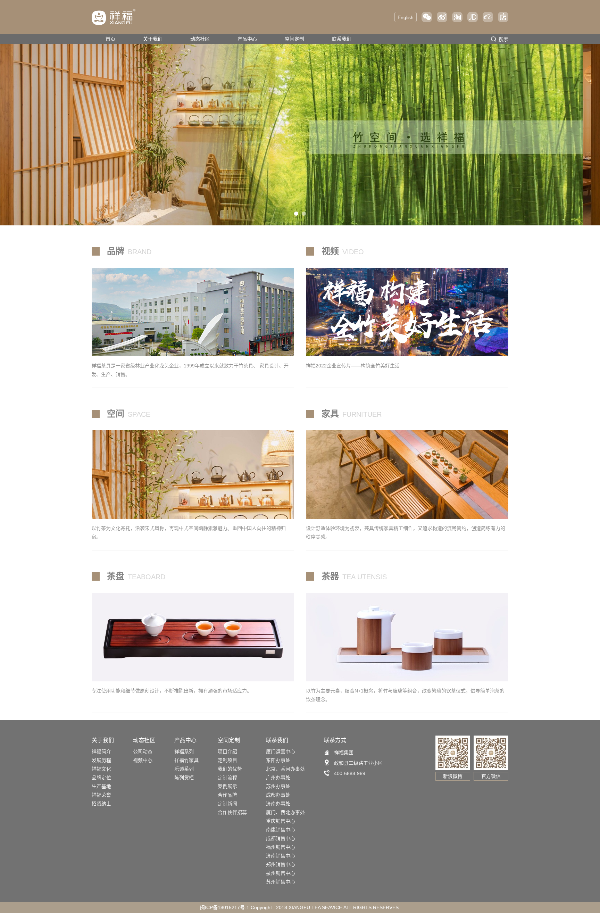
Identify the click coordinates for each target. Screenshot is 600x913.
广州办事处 (278, 777)
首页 (110, 39)
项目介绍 (227, 751)
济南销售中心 (280, 855)
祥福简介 (101, 751)
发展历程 (101, 760)
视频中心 (142, 760)
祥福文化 (101, 769)
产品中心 (247, 39)
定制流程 (227, 777)
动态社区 (200, 39)
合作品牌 (227, 795)
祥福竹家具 (186, 760)
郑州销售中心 (280, 864)
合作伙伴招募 (232, 812)
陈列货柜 (184, 777)
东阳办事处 (278, 760)
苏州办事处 (278, 786)
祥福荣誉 (101, 795)
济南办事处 (278, 803)
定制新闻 (227, 803)
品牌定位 (101, 777)
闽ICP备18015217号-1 (224, 907)
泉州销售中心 (280, 873)
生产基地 (101, 786)
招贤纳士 (101, 803)
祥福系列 (184, 751)
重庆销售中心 (280, 821)
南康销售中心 (280, 829)
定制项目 (227, 760)
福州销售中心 (280, 847)
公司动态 (142, 751)
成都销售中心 (280, 838)
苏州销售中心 (280, 882)
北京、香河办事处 (285, 769)
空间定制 (294, 39)
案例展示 (227, 786)
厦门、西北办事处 (285, 812)
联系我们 (341, 39)
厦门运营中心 (280, 751)
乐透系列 (184, 769)
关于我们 (152, 39)
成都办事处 (278, 795)
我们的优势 (230, 769)
